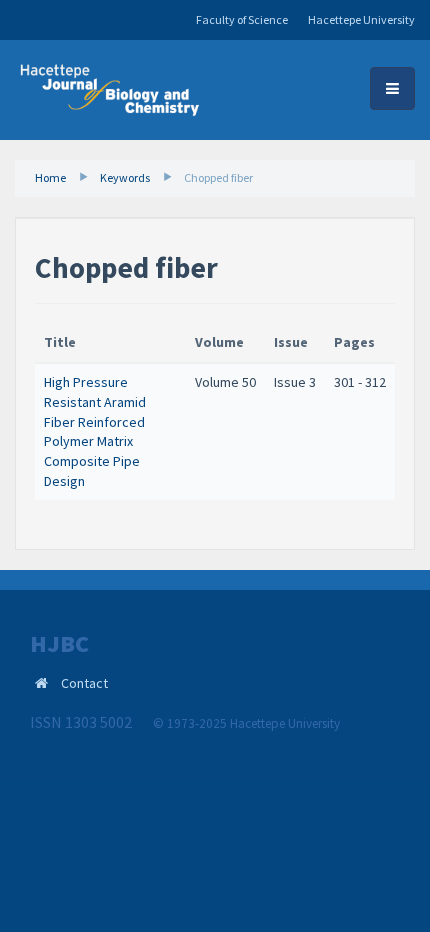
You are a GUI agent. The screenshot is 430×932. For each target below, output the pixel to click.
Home (50, 177)
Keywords (125, 177)
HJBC (59, 644)
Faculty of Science (242, 19)
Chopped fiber (218, 177)
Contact (84, 683)
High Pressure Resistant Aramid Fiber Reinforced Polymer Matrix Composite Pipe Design (95, 431)
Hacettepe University (361, 19)
